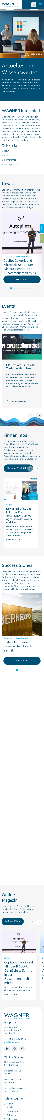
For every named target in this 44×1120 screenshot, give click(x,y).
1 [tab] (11, 288)
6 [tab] (23, 288)
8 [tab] (28, 288)
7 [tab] (25, 288)
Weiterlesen (22, 279)
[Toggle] (40, 4)
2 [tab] (13, 288)
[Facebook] (22, 1048)
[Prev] (31, 415)
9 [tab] (30, 288)
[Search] (33, 4)
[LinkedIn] (7, 1048)
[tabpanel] (22, 248)
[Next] (39, 415)
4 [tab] (18, 288)
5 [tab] (20, 288)
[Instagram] (14, 1048)
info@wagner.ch (12, 1042)
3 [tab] (15, 288)
